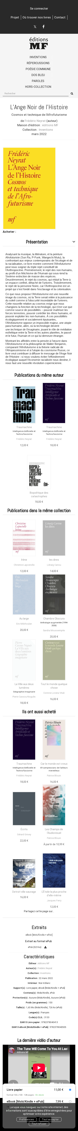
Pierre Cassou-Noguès (24, 696)
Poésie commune (38, 69)
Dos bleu (38, 75)
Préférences (26, 1119)
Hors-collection (38, 86)
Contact (59, 17)
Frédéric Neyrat (35, 121)
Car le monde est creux (54, 763)
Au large (24, 618)
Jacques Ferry (54, 900)
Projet (15, 17)
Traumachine (24, 427)
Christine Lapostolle (24, 565)
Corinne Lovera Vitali (54, 693)
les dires (54, 559)
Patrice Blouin (54, 775)
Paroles (38, 81)
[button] (29, 188)
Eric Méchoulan (24, 623)
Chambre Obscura (54, 618)
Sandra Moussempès (54, 630)
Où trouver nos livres (36, 17)
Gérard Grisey (24, 834)
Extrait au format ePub (38, 941)
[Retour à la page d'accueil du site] (39, 43)
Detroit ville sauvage (24, 891)
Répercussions (38, 63)
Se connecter (39, 8)
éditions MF (50, 125)
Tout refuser (39, 1123)
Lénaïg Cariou (54, 565)
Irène (24, 559)
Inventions (38, 57)
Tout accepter (50, 1119)
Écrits (24, 829)
